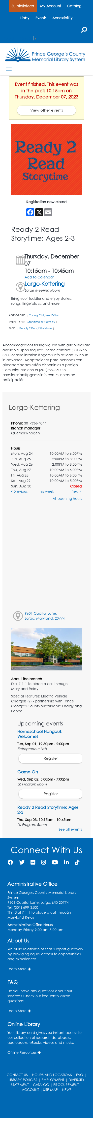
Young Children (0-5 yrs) (45, 315)
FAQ (79, 1075)
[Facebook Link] (10, 862)
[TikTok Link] (77, 862)
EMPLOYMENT (52, 1080)
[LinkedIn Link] (66, 862)
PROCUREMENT (66, 1084)
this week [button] (46, 491)
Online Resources (21, 1052)
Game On (27, 771)
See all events (70, 829)
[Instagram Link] (43, 862)
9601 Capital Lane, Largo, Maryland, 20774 (45, 615)
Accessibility (62, 18)
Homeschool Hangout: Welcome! (39, 734)
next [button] (75, 491)
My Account (50, 6)
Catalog (74, 6)
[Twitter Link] (22, 862)
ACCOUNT (30, 1089)
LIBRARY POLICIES (23, 1080)
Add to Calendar (39, 277)
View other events (46, 110)
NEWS (66, 1089)
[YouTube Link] (55, 862)
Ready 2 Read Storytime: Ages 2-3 (48, 810)
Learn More (17, 969)
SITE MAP (50, 1089)
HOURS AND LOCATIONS (52, 1075)
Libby (25, 18)
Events (40, 18)
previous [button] (20, 491)
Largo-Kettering (45, 283)
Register (51, 758)
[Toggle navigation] (8, 69)
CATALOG (41, 1084)
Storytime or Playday (41, 322)
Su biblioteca (23, 6)
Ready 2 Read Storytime (35, 328)
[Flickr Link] (33, 862)
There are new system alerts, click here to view (44, 1106)
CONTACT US (17, 1075)
